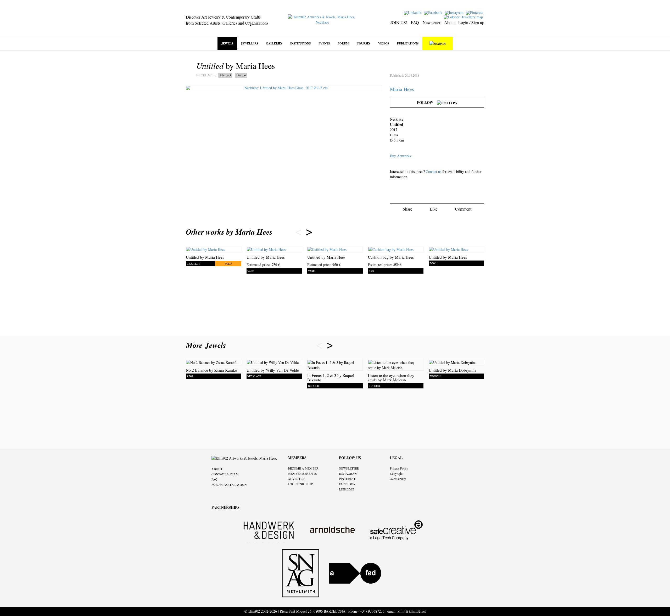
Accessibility (398, 479)
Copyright (396, 473)
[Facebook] (434, 12)
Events (324, 43)
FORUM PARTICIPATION (229, 484)
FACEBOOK (347, 484)
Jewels (227, 43)
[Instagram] (455, 12)
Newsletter (431, 22)
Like (433, 209)
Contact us (433, 171)
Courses (363, 43)
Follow (427, 102)
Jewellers (249, 43)
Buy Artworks (400, 155)
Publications (407, 43)
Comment (463, 209)
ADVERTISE (296, 479)
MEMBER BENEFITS (302, 473)
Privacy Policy (399, 468)
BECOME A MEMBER (303, 468)
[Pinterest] (475, 12)
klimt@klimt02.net (412, 611)
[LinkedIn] (413, 12)
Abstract (225, 75)
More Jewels (207, 345)
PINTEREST (347, 479)
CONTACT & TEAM (225, 474)
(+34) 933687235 (371, 611)
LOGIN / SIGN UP (300, 484)
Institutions (300, 43)
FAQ (415, 22)
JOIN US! (398, 22)
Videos (383, 43)
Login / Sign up (471, 22)
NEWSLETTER (349, 468)
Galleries (274, 43)
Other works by (229, 231)
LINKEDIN (346, 489)
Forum (343, 43)
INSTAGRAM (348, 473)
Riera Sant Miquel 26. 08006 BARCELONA (312, 611)
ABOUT (216, 469)
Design (241, 75)
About (449, 22)
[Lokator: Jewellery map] (464, 16)
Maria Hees (402, 89)
